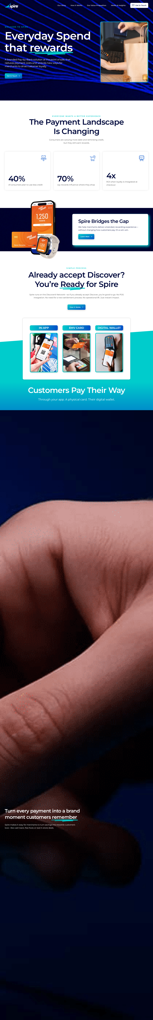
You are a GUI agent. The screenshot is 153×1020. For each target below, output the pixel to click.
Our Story (61, 5)
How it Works (76, 5)
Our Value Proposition (96, 5)
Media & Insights (118, 5)
